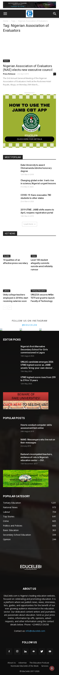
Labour (6, 291)
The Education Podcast (39, 662)
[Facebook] (9, 651)
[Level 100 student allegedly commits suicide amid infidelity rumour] (43, 248)
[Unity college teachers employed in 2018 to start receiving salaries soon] (15, 283)
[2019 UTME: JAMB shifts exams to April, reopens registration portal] (10, 213)
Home (5, 21)
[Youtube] (50, 651)
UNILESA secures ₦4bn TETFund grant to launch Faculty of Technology (43, 297)
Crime (34, 256)
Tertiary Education (39, 291)
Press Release (9, 74)
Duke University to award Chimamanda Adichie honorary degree (36, 168)
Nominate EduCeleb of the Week (24, 666)
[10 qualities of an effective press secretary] (15, 248)
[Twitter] (42, 651)
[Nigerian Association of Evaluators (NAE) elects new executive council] (29, 49)
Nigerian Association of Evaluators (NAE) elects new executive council (27, 68)
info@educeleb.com (35, 630)
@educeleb (29, 324)
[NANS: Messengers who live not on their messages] (10, 443)
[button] (55, 14)
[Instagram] (17, 651)
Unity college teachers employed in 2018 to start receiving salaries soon (15, 297)
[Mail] (34, 651)
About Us (12, 662)
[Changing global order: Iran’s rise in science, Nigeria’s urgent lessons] (10, 184)
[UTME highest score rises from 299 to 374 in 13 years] (10, 381)
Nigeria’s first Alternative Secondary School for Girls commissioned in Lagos (34, 349)
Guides (7, 256)
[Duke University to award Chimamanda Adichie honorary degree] (10, 168)
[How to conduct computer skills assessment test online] (10, 428)
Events (6, 61)
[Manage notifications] (51, 668)
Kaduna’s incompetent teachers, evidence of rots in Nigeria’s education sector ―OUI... (36, 457)
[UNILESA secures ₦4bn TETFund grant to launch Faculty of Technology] (43, 283)
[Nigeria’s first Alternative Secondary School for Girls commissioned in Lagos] (10, 350)
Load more (28, 224)
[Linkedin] (25, 651)
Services (44, 666)
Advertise (22, 662)
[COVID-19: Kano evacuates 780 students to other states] (10, 199)
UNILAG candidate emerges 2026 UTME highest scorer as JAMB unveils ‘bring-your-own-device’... (37, 365)
